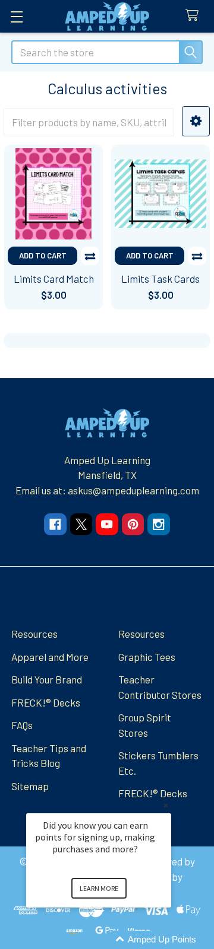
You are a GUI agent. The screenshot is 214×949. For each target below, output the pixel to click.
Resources (34, 634)
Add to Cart (43, 255)
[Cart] (195, 16)
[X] (81, 524)
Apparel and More (50, 657)
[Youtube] (107, 524)
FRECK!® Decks (45, 702)
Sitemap (30, 786)
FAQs (22, 725)
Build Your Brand (46, 679)
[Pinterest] (133, 524)
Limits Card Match (54, 279)
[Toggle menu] (16, 16)
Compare (90, 256)
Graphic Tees (146, 657)
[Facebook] (55, 524)
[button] (196, 121)
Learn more (99, 888)
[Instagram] (158, 524)
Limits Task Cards (160, 279)
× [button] (165, 805)
